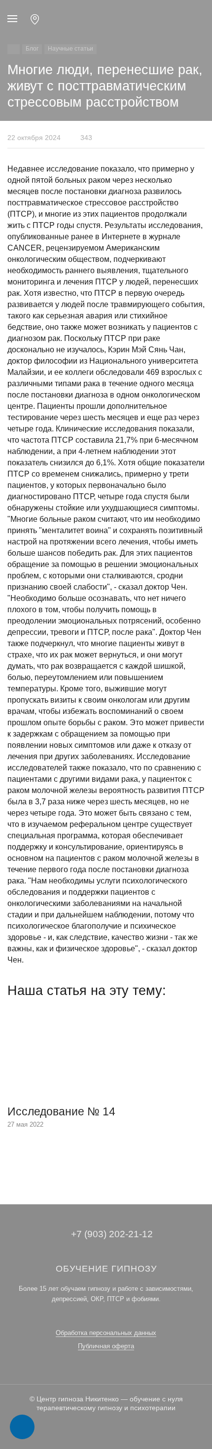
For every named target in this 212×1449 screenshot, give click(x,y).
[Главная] (13, 49)
